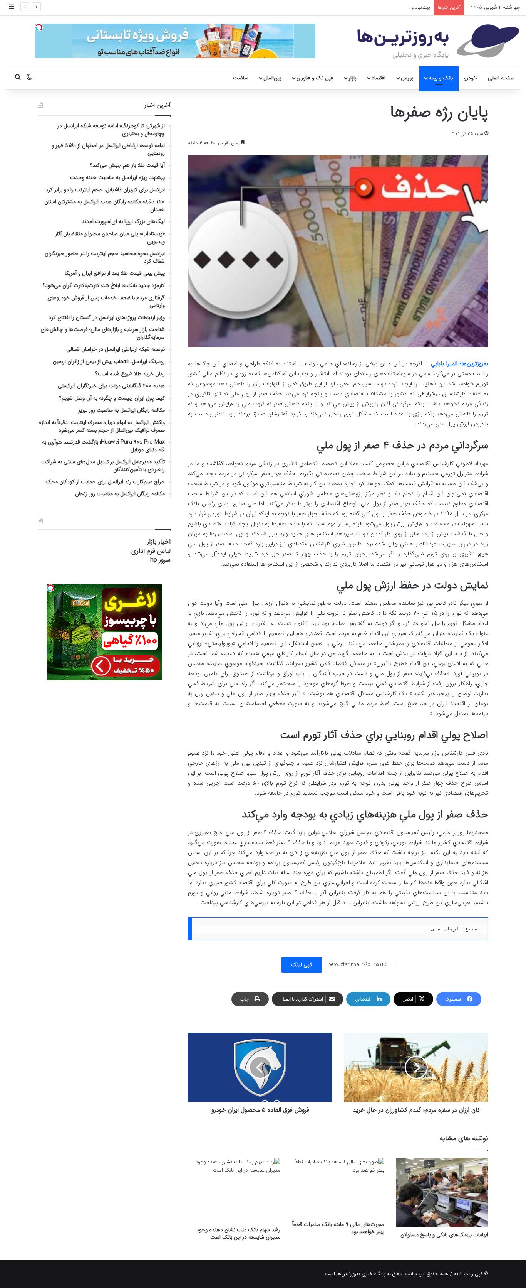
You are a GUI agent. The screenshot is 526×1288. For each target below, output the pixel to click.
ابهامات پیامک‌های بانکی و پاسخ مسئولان (444, 1235)
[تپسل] (39, 27)
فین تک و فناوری (315, 78)
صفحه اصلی (501, 78)
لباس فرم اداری (151, 551)
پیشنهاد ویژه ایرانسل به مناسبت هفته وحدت (385, 7)
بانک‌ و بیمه (441, 78)
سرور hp (160, 560)
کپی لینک (301, 965)
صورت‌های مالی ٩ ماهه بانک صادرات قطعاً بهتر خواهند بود (338, 1228)
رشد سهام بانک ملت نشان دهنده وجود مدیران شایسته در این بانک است (238, 1233)
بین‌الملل (272, 78)
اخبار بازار (159, 542)
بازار (352, 78)
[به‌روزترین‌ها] (438, 42)
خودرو (470, 78)
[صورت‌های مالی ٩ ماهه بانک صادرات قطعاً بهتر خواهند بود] (338, 1187)
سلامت (240, 78)
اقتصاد (378, 78)
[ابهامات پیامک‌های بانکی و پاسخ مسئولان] (442, 1192)
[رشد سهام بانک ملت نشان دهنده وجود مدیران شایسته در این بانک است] (234, 1190)
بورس (407, 78)
